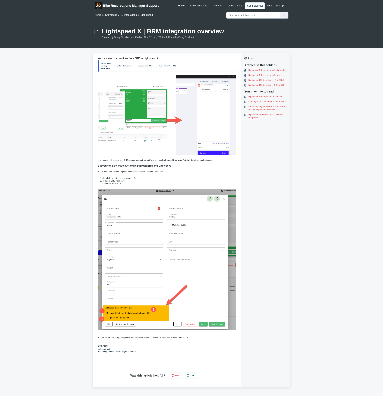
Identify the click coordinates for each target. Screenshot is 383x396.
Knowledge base (199, 5)
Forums (218, 5)
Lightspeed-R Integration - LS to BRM (266, 80)
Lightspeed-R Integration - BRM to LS (266, 85)
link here (105, 68)
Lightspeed (147, 15)
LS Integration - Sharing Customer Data (267, 101)
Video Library (235, 5)
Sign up (279, 5)
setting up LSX (104, 349)
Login (270, 5)
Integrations (130, 15)
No (177, 375)
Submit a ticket (255, 5)
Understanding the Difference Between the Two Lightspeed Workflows (266, 108)
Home (181, 5)
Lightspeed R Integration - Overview (265, 75)
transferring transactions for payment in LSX (117, 352)
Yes (192, 375)
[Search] (284, 15)
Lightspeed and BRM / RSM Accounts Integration (266, 116)
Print (250, 58)
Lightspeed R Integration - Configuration (267, 70)
